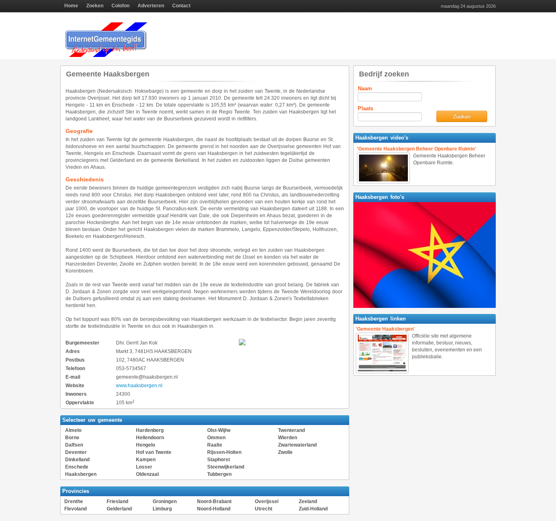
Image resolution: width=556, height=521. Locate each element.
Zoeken (94, 6)
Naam (365, 88)
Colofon (120, 6)
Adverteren (151, 6)
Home (71, 6)
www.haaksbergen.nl (139, 385)
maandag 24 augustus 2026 (468, 6)
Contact (181, 6)
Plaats (365, 108)
